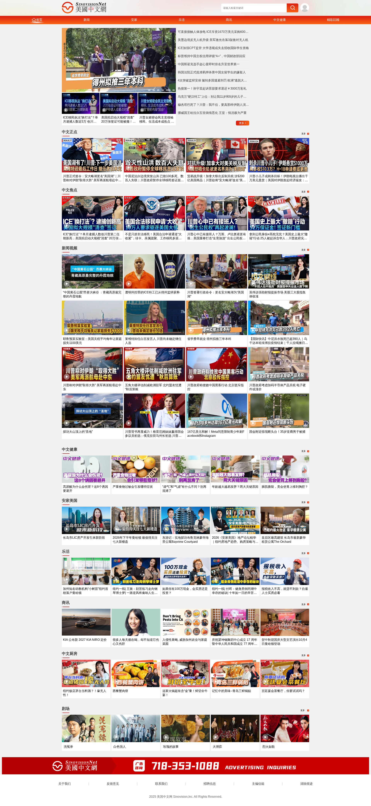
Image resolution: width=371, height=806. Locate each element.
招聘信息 (209, 783)
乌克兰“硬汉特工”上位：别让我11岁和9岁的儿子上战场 (213, 96)
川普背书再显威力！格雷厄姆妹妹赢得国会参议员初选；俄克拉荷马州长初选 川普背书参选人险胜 (154, 435)
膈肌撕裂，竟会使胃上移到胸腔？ (285, 486)
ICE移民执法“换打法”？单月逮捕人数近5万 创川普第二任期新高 (80, 121)
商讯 (229, 19)
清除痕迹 (306, 783)
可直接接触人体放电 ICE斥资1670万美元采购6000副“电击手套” (213, 31)
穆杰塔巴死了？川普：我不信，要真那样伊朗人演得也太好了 (213, 104)
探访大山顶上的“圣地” (78, 431)
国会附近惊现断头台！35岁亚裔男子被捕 (277, 431)
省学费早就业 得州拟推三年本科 (209, 338)
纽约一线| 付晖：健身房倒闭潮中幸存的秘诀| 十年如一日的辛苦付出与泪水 (234, 593)
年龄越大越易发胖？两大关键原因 (235, 486)
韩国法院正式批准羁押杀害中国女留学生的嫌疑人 (212, 72)
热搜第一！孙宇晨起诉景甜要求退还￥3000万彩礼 (212, 88)
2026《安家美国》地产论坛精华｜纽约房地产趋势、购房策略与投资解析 (235, 541)
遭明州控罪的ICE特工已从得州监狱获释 (152, 292)
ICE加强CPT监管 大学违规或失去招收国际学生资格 (213, 48)
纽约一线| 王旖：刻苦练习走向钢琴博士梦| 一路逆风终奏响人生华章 (135, 593)
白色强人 (119, 746)
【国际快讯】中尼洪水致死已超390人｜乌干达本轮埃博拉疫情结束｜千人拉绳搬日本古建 (278, 343)
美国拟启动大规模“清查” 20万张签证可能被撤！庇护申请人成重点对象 (118, 121)
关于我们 (64, 783)
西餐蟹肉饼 (120, 691)
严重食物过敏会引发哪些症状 (133, 486)
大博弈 (217, 746)
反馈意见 (113, 783)
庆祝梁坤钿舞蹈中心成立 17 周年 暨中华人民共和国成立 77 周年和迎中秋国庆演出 (234, 643)
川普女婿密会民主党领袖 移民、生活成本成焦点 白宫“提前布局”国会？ (156, 121)
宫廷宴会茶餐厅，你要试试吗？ (283, 691)
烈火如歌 (268, 746)
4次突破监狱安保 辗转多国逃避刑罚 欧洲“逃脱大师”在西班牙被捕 (213, 80)
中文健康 (279, 19)
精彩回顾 (333, 19)
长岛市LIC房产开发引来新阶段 (84, 537)
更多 (242, 123)
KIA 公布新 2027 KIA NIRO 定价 (85, 639)
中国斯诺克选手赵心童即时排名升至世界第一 (209, 64)
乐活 (182, 19)
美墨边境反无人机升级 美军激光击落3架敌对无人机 (213, 39)
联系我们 (161, 783)
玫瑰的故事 (171, 746)
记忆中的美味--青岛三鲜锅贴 (231, 691)
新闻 (86, 19)
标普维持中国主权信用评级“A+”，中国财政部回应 (211, 56)
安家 (134, 19)
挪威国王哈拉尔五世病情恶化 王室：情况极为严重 (212, 112)
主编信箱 (258, 783)
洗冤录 (68, 746)
